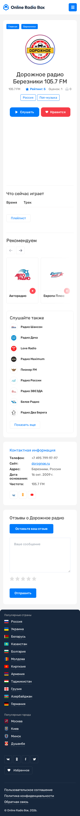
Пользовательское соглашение (28, 790)
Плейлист (18, 218)
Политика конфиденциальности (29, 796)
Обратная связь (16, 802)
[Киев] (6, 729)
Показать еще (25, 425)
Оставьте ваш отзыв (31, 529)
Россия (28, 97)
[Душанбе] (6, 744)
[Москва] (6, 721)
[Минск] (6, 736)
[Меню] (73, 7)
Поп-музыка (48, 97)
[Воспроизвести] (33, 291)
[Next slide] (20, 250)
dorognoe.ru (41, 463)
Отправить (23, 593)
